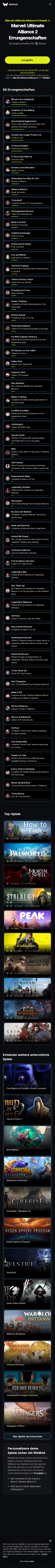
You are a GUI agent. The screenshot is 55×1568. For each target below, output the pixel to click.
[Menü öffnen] (50, 4)
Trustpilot (39, 1473)
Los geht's (27, 60)
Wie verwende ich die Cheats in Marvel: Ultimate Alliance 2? (25, 1480)
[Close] (50, 1540)
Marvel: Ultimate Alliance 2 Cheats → (27, 20)
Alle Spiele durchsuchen (27, 1436)
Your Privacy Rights (27, 1561)
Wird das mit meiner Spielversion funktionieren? (26, 1488)
